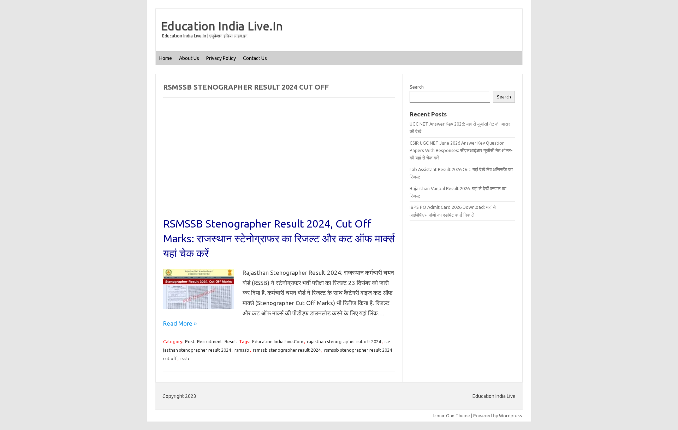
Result (231, 341)
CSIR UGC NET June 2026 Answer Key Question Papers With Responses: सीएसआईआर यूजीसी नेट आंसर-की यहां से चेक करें (461, 150)
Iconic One (443, 415)
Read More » (180, 323)
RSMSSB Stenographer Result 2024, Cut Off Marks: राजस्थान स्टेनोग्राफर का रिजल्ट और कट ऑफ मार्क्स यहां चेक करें (279, 238)
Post (190, 341)
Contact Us (255, 58)
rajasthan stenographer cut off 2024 (344, 341)
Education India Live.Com (277, 341)
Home (165, 58)
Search (417, 86)
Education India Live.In (222, 25)
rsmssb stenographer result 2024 (287, 349)
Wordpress (510, 415)
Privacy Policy (221, 58)
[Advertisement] (279, 164)
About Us (189, 58)
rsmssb (241, 349)
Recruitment (209, 341)
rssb (184, 358)
